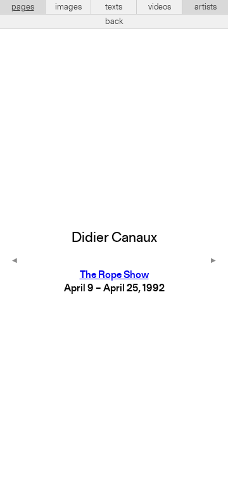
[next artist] (213, 261)
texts (113, 7)
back (114, 21)
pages (22, 7)
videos (159, 7)
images (68, 7)
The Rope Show (114, 275)
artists (205, 7)
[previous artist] (14, 261)
